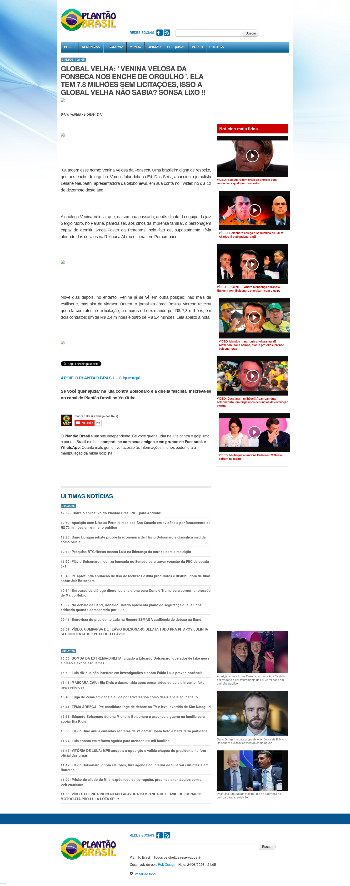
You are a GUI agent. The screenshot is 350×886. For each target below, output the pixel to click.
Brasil (69, 47)
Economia (114, 47)
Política (216, 47)
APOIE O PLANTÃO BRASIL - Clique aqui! (101, 378)
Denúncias (91, 47)
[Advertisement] (216, 14)
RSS (167, 32)
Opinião (154, 47)
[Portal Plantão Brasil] (89, 19)
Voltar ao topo (144, 873)
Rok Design (166, 864)
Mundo (135, 47)
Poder (197, 47)
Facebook (159, 32)
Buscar (251, 33)
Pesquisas (176, 47)
